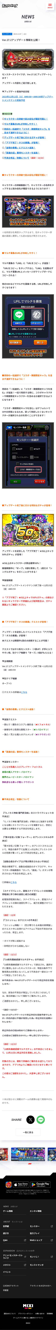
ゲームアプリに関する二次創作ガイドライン (28, 1318)
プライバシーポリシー (25, 1313)
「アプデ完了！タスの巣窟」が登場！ (22, 142)
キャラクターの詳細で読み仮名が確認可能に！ (26, 118)
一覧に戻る (28, 1132)
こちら (24, 692)
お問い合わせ (39, 1313)
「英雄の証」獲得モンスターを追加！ (22, 152)
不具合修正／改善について (16, 157)
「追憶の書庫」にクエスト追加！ (20, 147)
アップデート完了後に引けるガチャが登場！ (25, 137)
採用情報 (50, 1313)
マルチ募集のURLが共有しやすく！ (20, 123)
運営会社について (10, 1313)
